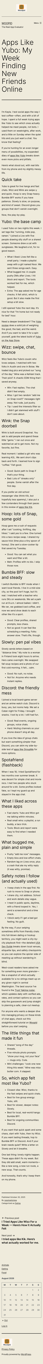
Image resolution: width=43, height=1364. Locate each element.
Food (4, 1272)
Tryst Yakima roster (25, 990)
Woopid (7, 23)
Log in (4, 1326)
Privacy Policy (8, 1349)
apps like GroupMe (24, 749)
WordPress (26, 1354)
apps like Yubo (17, 155)
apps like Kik (25, 507)
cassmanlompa (10, 1200)
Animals (5, 1265)
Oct (6, 1320)
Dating (18, 1203)
